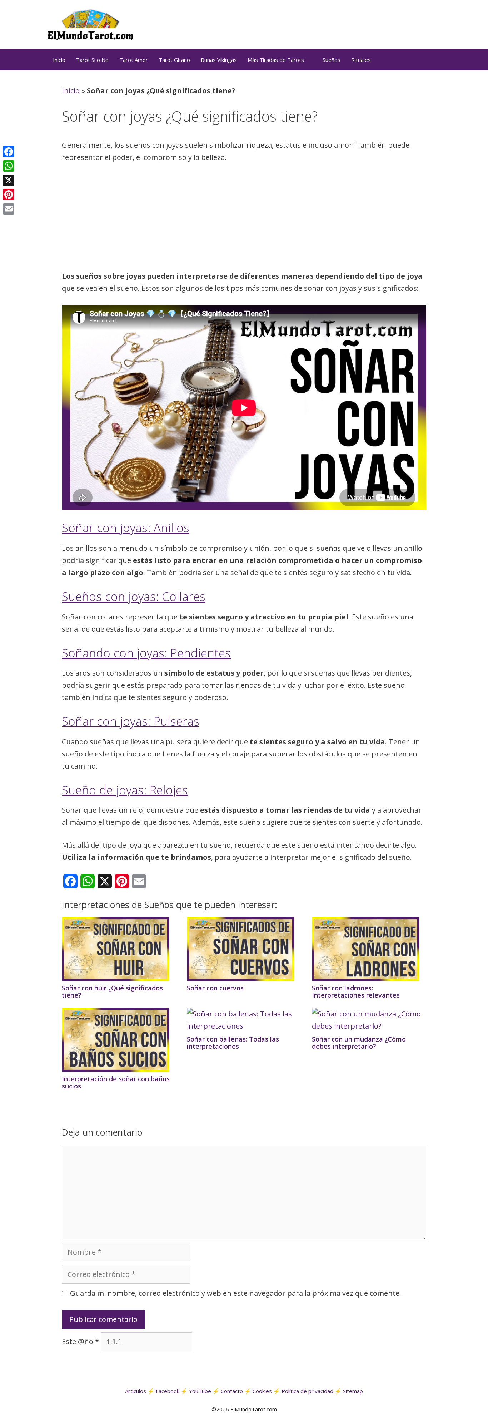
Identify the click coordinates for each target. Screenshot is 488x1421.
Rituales (361, 59)
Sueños (331, 59)
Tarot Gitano (174, 59)
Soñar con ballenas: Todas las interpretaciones (233, 1042)
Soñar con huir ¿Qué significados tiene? (112, 991)
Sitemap (353, 1391)
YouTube (200, 1391)
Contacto (232, 1391)
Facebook (167, 1391)
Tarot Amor (133, 59)
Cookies (262, 1391)
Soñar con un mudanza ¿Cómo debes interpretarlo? (359, 1042)
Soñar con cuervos (215, 988)
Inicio (59, 59)
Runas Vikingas (219, 59)
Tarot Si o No (92, 59)
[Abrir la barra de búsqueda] (431, 59)
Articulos (135, 1391)
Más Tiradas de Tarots (276, 59)
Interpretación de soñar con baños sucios (116, 1082)
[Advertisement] (244, 219)
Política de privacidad (307, 1391)
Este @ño (80, 1341)
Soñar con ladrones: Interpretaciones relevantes (356, 991)
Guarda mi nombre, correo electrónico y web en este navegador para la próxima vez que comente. (235, 1293)
